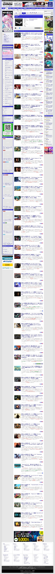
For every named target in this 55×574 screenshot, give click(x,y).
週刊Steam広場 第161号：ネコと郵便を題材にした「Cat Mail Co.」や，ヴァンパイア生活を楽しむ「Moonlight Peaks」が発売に (31, 95)
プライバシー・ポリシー (28, 570)
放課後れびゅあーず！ (8, 103)
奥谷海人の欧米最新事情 (8, 60)
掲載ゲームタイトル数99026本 (7, 5)
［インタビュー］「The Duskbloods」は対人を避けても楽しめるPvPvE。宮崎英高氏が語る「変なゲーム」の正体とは (7, 243)
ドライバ (35, 560)
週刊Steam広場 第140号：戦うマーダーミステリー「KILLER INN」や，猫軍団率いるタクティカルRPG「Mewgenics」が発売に (31, 324)
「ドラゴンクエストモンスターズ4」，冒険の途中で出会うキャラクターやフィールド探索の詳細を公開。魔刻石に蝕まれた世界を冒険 (49, 98)
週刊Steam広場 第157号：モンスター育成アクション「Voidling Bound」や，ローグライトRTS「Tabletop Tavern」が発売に (30, 148)
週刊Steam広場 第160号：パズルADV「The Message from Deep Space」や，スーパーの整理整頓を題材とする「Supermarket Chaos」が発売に (31, 106)
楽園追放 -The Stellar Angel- (49, 130)
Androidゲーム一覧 (27, 563)
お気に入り (42, 0)
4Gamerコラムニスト (8, 90)
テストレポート (6, 38)
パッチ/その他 (6, 41)
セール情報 (25, 559)
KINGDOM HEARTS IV (49, 144)
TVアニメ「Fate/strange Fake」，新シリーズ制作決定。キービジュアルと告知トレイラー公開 (49, 110)
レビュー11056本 (5, 6)
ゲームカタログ (33, 9)
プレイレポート (8, 9)
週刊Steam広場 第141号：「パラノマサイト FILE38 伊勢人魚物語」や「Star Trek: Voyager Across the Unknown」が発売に (32, 314)
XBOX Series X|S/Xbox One (7, 118)
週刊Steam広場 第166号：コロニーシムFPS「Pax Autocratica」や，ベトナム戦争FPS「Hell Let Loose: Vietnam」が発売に (30, 45)
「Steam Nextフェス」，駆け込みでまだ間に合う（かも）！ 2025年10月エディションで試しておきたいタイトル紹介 (31, 465)
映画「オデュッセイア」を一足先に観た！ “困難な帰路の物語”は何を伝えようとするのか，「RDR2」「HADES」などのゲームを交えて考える (7, 147)
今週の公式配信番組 (7, 67)
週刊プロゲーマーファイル (8, 65)
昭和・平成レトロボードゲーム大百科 (8, 89)
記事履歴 (46, 0)
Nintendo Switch (6, 121)
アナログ (41, 8)
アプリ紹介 (25, 560)
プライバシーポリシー (7, 247)
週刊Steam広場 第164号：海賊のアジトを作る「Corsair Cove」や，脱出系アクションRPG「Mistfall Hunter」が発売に (31, 65)
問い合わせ (17, 0)
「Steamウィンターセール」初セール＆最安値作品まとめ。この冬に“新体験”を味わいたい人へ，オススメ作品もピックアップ (32, 367)
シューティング (46, 560)
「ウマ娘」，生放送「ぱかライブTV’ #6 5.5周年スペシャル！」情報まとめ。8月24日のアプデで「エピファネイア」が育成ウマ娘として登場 (49, 81)
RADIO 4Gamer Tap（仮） (8, 79)
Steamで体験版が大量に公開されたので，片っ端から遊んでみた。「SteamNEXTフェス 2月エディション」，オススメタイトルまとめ (32, 304)
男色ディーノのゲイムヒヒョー (8, 71)
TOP (3, 8)
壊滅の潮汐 (47, 139)
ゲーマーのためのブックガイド (8, 83)
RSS (2, 0)
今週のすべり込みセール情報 (8, 75)
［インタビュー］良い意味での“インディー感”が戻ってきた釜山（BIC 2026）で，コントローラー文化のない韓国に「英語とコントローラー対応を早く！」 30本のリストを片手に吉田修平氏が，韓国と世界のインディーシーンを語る (7, 220)
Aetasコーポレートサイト (7, 253)
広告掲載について (6, 251)
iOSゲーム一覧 (26, 562)
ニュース (5, 35)
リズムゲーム (46, 561)
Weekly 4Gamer (7, 62)
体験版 (17, 9)
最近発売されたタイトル (27, 9)
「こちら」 (32, 567)
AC (37, 8)
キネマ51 (6, 101)
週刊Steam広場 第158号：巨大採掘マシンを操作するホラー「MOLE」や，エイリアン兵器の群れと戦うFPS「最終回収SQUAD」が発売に (32, 126)
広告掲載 (33, 570)
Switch (18, 8)
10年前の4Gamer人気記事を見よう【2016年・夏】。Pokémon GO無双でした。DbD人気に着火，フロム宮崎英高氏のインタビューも (7, 159)
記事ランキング (6, 551)
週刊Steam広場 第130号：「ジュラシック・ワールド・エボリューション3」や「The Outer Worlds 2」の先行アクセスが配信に (32, 444)
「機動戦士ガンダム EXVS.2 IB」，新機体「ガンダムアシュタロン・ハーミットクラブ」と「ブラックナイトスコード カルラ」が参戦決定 (49, 89)
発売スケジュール (6, 560)
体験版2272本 (10, 6)
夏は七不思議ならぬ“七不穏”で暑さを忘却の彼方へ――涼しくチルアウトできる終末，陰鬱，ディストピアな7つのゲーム (7, 171)
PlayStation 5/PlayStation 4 (7, 119)
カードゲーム (46, 559)
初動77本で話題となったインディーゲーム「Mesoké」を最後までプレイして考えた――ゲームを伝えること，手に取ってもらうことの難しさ (7, 207)
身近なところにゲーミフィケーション (8, 99)
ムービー (21, 9)
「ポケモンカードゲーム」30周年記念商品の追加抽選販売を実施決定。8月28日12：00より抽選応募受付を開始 (49, 73)
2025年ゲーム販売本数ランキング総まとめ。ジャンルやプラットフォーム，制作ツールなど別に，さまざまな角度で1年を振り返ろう (32, 356)
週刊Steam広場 (7, 77)
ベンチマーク (36, 561)
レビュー (3, 9)
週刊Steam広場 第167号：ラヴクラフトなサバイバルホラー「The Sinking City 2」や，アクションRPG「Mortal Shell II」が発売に (32, 34)
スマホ (21, 8)
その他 (45, 562)
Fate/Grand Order (48, 120)
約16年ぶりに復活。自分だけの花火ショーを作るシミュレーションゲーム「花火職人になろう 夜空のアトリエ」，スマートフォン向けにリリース (49, 77)
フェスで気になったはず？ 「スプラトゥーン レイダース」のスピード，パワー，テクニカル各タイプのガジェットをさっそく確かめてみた (7, 195)
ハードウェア (33, 8)
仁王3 (46, 132)
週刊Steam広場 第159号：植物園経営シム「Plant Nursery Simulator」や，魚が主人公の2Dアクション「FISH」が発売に (31, 116)
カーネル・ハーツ (48, 141)
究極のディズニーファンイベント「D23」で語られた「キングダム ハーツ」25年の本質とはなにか (7, 232)
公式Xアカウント (7, 0)
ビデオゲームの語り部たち (8, 92)
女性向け (25, 8)
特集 (5, 36)
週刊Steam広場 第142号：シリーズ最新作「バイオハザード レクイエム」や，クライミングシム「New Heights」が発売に (32, 293)
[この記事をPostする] (15, 28)
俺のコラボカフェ (7, 86)
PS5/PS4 (14, 8)
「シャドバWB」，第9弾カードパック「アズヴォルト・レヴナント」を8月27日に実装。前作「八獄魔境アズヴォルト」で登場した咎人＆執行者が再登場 (49, 85)
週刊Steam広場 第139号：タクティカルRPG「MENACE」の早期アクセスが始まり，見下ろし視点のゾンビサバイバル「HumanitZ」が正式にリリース (31, 336)
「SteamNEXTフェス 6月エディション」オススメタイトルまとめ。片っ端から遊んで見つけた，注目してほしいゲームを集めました (32, 137)
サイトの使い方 (13, 0)
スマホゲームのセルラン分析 (8, 73)
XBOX (10, 8)
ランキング (50, 0)
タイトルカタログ (16, 550)
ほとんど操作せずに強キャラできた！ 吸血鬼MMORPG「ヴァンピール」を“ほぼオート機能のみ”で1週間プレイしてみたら (7, 184)
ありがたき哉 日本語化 (8, 97)
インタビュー (13, 9)
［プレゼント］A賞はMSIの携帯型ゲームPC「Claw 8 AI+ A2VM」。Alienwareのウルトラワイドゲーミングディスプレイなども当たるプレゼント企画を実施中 (49, 94)
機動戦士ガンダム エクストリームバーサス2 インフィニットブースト (49, 136)
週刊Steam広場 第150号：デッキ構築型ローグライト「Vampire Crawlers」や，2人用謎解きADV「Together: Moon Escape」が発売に (31, 216)
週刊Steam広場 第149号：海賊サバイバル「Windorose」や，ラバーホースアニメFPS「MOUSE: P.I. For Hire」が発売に (32, 227)
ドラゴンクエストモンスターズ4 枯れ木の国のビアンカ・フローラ (49, 123)
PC (6, 8)
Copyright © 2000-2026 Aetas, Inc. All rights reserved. (27, 571)
